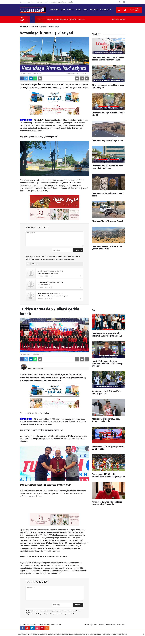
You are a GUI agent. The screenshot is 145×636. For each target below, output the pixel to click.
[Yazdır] (40, 78)
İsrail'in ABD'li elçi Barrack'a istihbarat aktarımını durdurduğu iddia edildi (69, 19)
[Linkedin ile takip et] (32, 628)
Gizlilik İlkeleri (110, 625)
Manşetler (27, 2)
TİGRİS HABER (26, 120)
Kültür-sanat (82, 10)
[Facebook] (22, 78)
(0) (47, 276)
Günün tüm (118, 19)
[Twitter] (26, 78)
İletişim (101, 625)
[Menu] (119, 10)
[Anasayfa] (21, 2)
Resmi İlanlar (106, 10)
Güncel (70, 10)
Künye (95, 625)
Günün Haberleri (37, 2)
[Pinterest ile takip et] (42, 628)
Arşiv (45, 2)
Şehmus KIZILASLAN (35, 368)
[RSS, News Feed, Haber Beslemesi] (46, 628)
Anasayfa (25, 26)
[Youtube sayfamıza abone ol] (27, 628)
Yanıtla (41, 276)
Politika (94, 10)
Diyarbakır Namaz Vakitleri (65, 2)
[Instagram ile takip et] (37, 628)
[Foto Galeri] (124, 2)
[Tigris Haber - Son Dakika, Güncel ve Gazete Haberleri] (33, 10)
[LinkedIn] (31, 78)
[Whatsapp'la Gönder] (35, 78)
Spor (63, 10)
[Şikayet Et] (80, 276)
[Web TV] (119, 2)
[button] (77, 78)
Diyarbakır (54, 10)
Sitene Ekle (52, 2)
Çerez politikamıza (116, 634)
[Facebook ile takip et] (22, 628)
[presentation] (26, 19)
